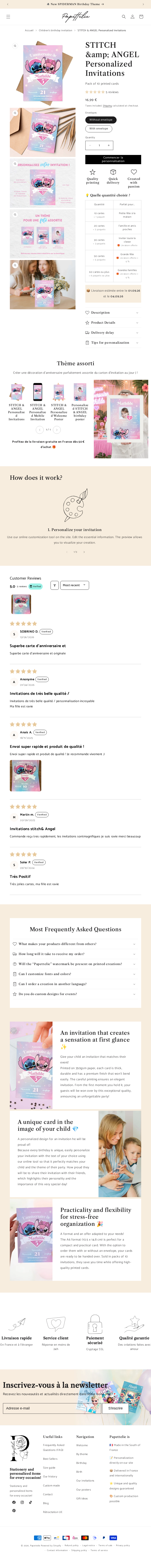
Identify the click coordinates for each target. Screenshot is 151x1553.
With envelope (98, 128)
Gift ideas (82, 1498)
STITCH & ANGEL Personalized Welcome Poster (59, 412)
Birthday (81, 1463)
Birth (79, 1472)
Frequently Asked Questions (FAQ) (53, 1447)
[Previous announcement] (7, 4)
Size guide (49, 1468)
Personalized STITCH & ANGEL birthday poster (80, 412)
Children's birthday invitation (55, 30)
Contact (47, 1494)
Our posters (83, 1490)
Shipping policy (79, 1550)
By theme (82, 1454)
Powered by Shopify (51, 1546)
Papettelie (35, 1546)
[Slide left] (67, 552)
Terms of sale (105, 1545)
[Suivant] (57, 430)
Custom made (51, 1485)
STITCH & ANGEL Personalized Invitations (16, 412)
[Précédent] (40, 430)
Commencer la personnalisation (113, 159)
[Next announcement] (143, 4)
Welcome (82, 1445)
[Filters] (55, 585)
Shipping (107, 106)
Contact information (57, 1550)
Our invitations (85, 1481)
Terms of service (99, 1550)
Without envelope (100, 120)
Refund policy (72, 1545)
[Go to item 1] (21, 604)
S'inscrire (115, 1408)
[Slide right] (84, 552)
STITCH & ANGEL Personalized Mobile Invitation (37, 412)
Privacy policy (123, 1545)
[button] (8, 16)
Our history (50, 1476)
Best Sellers (50, 1459)
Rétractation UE (53, 1512)
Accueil (29, 30)
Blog (46, 1503)
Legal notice (88, 1545)
